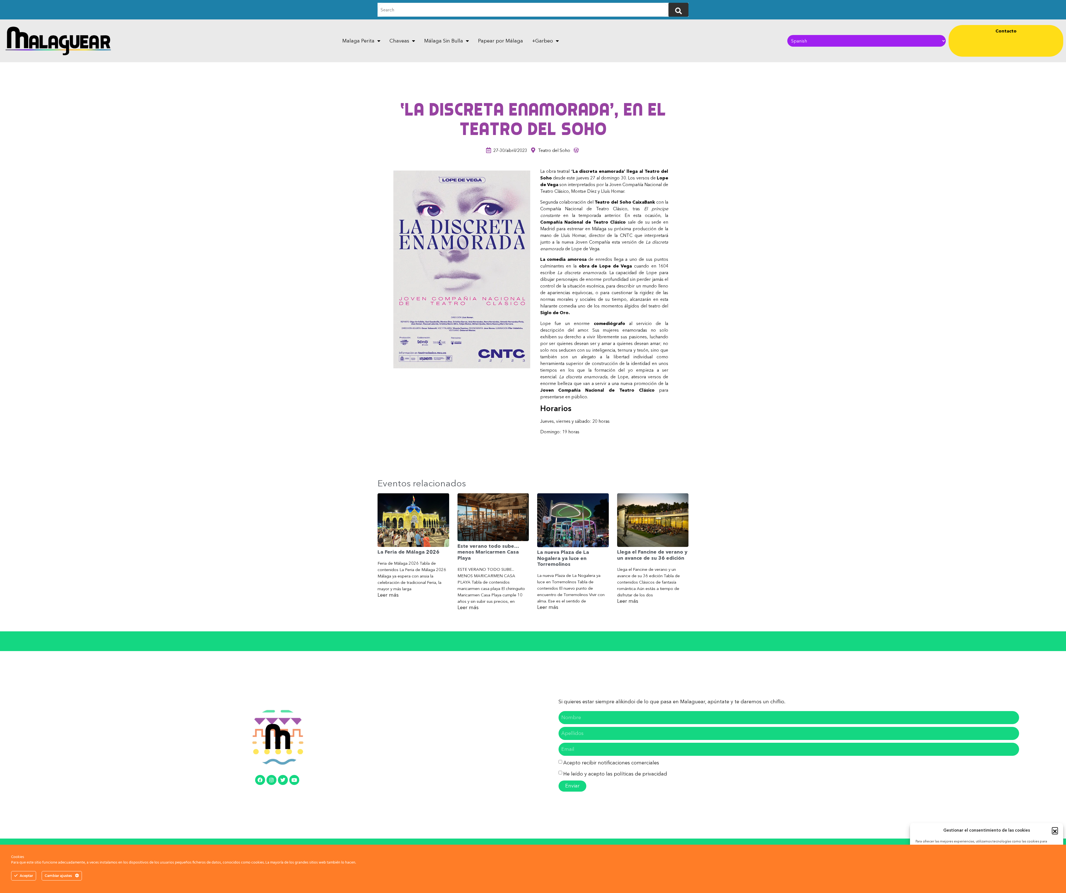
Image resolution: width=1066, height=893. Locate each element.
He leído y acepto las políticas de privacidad (615, 774)
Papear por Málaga (500, 41)
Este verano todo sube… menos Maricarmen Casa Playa (488, 552)
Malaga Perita (358, 41)
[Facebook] (260, 780)
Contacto (1006, 31)
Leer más (388, 595)
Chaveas (399, 41)
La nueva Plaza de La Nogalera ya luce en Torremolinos (563, 558)
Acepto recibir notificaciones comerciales (611, 763)
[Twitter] (283, 780)
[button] (1055, 830)
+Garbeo (542, 41)
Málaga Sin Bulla (443, 41)
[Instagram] (271, 780)
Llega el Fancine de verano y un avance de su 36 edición (652, 555)
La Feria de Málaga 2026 (408, 552)
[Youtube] (294, 780)
